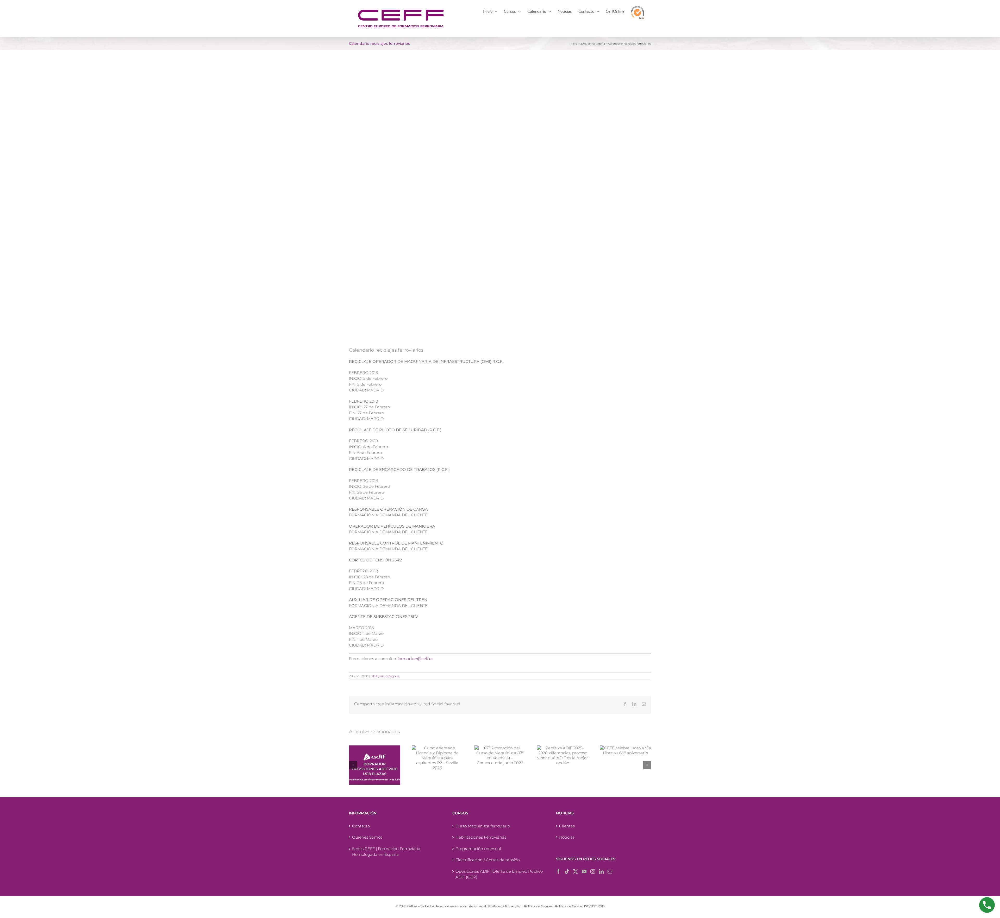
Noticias (566, 837)
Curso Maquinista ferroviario (482, 826)
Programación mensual (478, 848)
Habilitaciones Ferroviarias (480, 837)
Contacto (361, 826)
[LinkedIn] (601, 871)
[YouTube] (584, 871)
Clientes (567, 826)
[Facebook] (558, 871)
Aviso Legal (477, 906)
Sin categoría (389, 676)
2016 (374, 676)
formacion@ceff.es (415, 658)
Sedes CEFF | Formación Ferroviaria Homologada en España (386, 851)
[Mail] (610, 871)
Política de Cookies (538, 906)
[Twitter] (575, 871)
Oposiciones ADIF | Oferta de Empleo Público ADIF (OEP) (499, 874)
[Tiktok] (567, 871)
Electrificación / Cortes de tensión (487, 859)
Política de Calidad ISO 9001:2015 (580, 906)
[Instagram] (592, 871)
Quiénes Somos (367, 837)
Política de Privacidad (505, 906)
